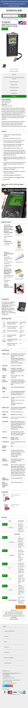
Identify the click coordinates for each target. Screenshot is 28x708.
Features (14, 74)
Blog (5, 641)
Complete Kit (14, 84)
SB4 (10, 568)
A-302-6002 (7, 225)
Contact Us (7, 652)
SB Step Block (8, 269)
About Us (6, 647)
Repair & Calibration (9, 631)
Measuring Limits (14, 87)
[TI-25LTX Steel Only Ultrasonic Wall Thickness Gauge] (14, 47)
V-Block (6, 284)
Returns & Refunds (9, 657)
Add (5, 524)
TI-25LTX (11, 527)
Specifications (14, 90)
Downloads (14, 93)
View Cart (21, 607)
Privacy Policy (7, 663)
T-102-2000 (11, 542)
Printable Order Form (14, 694)
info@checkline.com (11, 683)
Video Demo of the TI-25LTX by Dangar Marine (14, 78)
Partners (6, 636)
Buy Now (14, 96)
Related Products (14, 81)
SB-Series (6, 252)
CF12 (5, 240)
